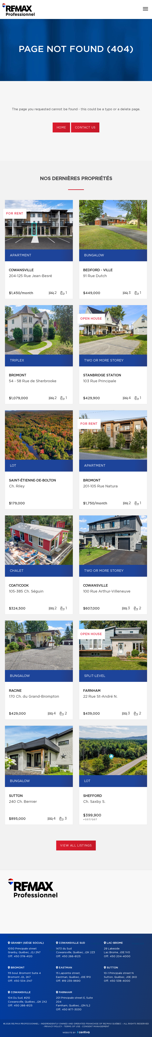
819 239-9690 (71, 981)
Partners (97, 937)
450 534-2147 (23, 981)
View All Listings (76, 845)
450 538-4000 (120, 981)
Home (61, 127)
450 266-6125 (23, 1005)
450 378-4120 (23, 956)
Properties (15, 937)
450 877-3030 (72, 1009)
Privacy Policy (53, 1027)
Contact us (85, 127)
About (53, 937)
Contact (138, 937)
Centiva (83, 1032)
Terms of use (72, 1027)
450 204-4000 (120, 956)
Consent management (95, 1027)
